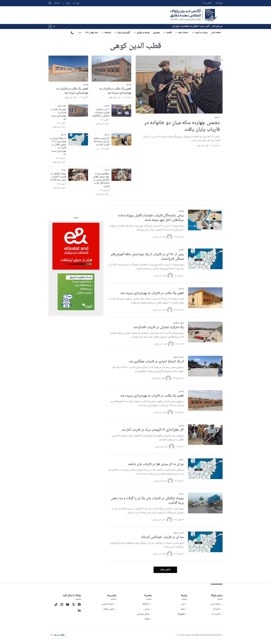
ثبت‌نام (57, 3)
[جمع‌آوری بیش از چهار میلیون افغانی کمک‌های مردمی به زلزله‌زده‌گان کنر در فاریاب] (121, 175)
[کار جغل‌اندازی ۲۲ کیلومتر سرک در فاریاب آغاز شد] (205, 434)
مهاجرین (156, 32)
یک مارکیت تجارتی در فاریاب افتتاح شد (158, 327)
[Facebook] (79, 604)
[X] (73, 604)
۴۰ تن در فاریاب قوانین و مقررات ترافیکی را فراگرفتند (100, 112)
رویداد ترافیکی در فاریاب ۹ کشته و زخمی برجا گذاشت (58, 176)
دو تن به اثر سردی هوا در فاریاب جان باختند (156, 464)
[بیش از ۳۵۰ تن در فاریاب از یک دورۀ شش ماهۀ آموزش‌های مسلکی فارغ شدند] (205, 259)
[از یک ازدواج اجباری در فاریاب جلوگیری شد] (205, 366)
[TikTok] (56, 604)
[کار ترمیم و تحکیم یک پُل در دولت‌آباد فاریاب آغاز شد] (121, 139)
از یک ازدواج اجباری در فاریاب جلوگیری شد (156, 361)
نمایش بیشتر (165, 569)
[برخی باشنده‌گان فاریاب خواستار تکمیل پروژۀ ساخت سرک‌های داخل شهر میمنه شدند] (205, 220)
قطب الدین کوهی (159, 237)
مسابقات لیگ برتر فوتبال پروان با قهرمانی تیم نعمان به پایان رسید (182, 26)
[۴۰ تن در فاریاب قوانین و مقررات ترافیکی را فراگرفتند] (121, 110)
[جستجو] (50, 3)
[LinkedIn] (79, 610)
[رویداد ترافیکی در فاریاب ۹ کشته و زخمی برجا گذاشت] (78, 175)
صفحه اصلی (216, 32)
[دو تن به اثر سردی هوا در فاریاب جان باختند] (205, 468)
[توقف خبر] (50, 26)
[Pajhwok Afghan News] (193, 15)
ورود (68, 3)
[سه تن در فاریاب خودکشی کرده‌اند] (205, 542)
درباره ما (219, 3)
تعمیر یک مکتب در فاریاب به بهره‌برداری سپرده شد (152, 293)
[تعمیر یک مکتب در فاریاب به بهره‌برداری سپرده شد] (111, 69)
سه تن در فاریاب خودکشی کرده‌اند (162, 537)
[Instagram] (62, 604)
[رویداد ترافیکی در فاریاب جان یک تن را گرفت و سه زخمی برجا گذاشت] (205, 503)
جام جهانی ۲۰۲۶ (91, 32)
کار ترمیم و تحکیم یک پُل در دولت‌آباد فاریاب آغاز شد (101, 141)
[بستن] (54, 26)
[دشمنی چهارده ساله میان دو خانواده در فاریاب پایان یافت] (179, 85)
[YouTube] (67, 604)
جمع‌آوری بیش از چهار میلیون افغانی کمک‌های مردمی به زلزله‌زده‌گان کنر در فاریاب (101, 180)
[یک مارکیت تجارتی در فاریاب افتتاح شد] (205, 332)
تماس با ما (207, 3)
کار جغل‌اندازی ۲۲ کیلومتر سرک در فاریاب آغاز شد (153, 430)
